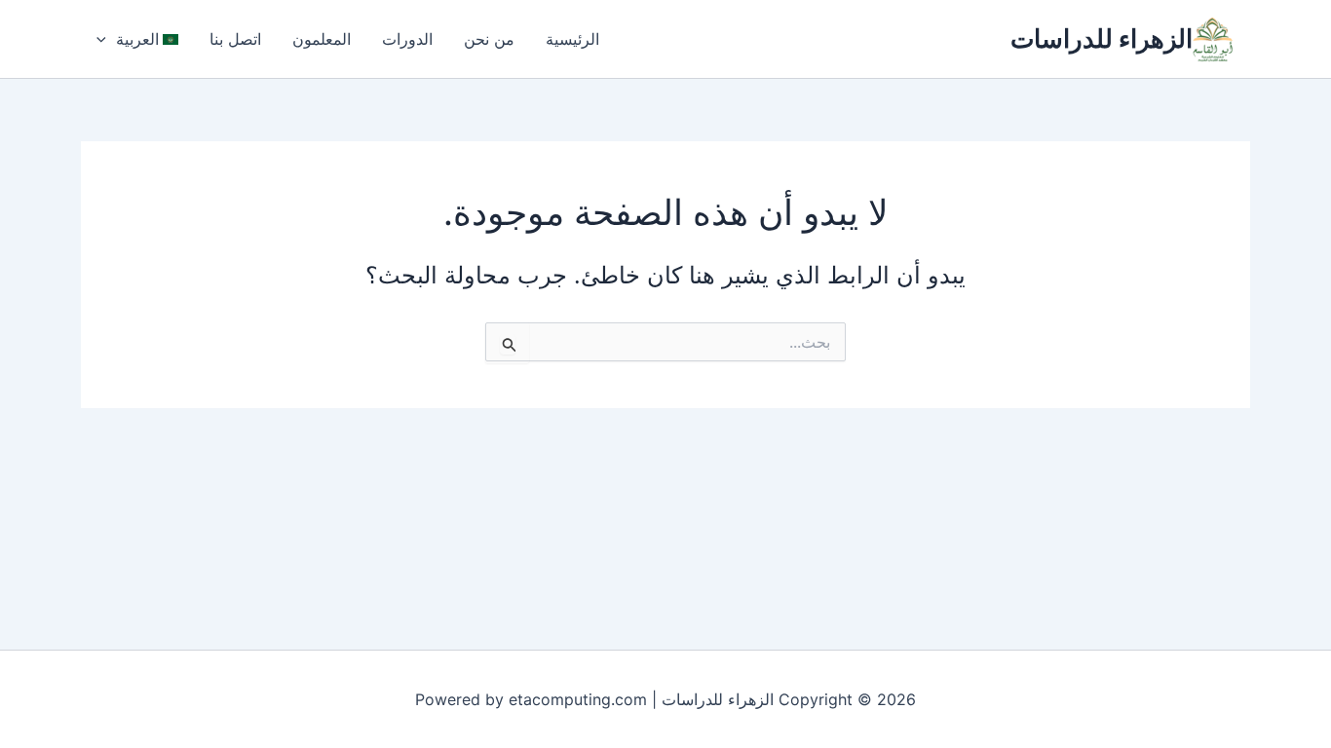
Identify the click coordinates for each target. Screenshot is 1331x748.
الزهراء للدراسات (1101, 38)
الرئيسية (572, 39)
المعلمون (321, 39)
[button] (106, 39)
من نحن (489, 39)
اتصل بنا (235, 39)
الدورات (407, 39)
